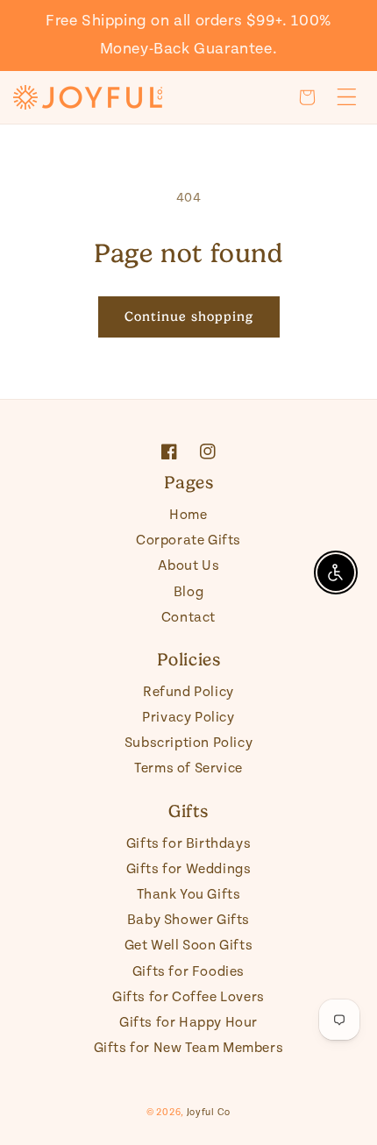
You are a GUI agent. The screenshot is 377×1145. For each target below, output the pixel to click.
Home (188, 515)
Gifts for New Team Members (189, 1048)
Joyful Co (209, 1112)
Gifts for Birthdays (188, 844)
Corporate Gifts (188, 540)
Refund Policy (188, 692)
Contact (188, 617)
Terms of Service (188, 768)
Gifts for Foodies (188, 972)
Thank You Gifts (189, 894)
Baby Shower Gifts (188, 920)
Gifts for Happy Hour (188, 1022)
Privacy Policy (188, 717)
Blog (188, 592)
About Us (189, 566)
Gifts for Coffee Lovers (188, 997)
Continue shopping (188, 316)
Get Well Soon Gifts (188, 945)
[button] (306, 97)
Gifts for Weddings (189, 869)
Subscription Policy (188, 743)
